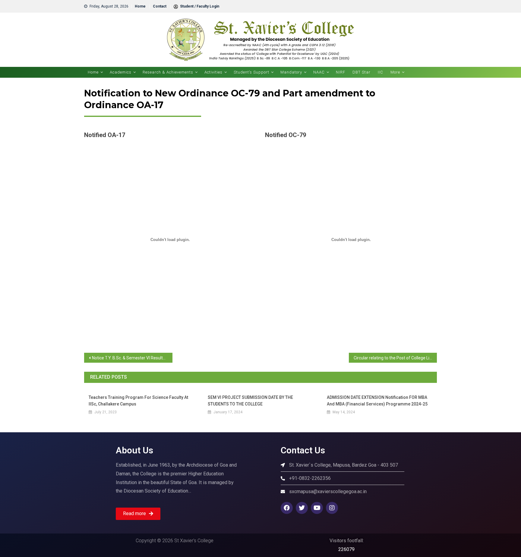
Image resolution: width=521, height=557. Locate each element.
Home (140, 6)
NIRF (340, 72)
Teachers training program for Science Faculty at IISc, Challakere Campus (138, 400)
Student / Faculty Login (199, 6)
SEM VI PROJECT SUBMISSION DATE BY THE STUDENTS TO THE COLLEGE (250, 400)
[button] (138, 514)
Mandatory (291, 72)
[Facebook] (287, 508)
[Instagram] (332, 508)
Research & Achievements (168, 72)
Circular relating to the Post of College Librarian (395, 357)
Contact (159, 6)
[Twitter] (302, 508)
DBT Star (361, 72)
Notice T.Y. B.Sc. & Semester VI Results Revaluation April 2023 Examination (132, 357)
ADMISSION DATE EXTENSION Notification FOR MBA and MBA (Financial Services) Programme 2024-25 (377, 400)
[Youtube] (317, 508)
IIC (380, 72)
